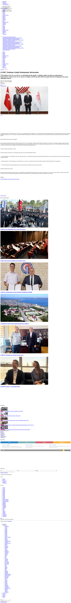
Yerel (3, 21)
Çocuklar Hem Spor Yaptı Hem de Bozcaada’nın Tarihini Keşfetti (17, 429)
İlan (18, 38)
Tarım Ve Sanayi (5, 15)
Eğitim (4, 11)
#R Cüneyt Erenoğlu (15, 179)
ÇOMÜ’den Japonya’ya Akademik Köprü (10, 386)
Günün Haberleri (6, 4)
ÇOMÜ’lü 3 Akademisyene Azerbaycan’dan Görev (12, 355)
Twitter (7, 36)
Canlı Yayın (5, 3)
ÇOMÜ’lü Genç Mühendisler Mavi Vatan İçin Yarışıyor (13, 229)
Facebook (4, 36)
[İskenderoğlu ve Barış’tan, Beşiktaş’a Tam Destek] (4, 410)
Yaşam (4, 13)
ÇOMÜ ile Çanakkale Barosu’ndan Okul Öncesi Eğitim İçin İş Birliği (16, 292)
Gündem (4, 39)
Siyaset (7, 40)
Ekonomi (4, 40)
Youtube (14, 36)
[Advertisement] (33, 124)
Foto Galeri (5, 1)
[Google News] (3, 85)
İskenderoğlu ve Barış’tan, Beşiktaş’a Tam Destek (13, 411)
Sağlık (13, 39)
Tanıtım (9, 38)
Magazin (16, 39)
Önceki (1, 195)
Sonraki (4, 195)
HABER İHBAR (3, 602)
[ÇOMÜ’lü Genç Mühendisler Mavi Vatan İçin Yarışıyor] (24, 227)
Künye (4, 49)
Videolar (4, 2)
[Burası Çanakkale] (4, 8)
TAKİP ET (2, 433)
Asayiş (4, 10)
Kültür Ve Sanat (20, 39)
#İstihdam (5, 179)
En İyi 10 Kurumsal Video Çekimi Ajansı (12, 415)
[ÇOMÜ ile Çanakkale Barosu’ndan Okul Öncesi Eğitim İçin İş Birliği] (24, 290)
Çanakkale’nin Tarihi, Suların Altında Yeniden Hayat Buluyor (14, 323)
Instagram (10, 36)
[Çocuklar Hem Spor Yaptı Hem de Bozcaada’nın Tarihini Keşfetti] (4, 428)
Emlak (4, 12)
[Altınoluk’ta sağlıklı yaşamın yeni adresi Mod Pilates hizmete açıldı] (4, 419)
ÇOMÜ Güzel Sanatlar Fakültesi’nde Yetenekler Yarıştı (12, 260)
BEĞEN (1, 431)
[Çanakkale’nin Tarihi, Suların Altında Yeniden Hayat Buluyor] (24, 321)
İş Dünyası (13, 38)
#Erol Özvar (9, 179)
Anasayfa (2, 69)
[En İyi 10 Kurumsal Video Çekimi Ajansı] (4, 414)
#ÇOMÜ (2, 179)
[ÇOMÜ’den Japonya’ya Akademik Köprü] (24, 384)
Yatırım (16, 38)
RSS (9, 49)
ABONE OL (2, 437)
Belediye (4, 17)
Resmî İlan (4, 34)
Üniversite (13, 40)
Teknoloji (4, 19)
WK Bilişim (9, 521)
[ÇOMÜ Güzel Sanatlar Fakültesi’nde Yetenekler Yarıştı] (24, 258)
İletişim (6, 49)
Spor (11, 39)
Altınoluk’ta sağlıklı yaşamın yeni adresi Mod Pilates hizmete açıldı (16, 420)
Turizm (10, 40)
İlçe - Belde (8, 39)
